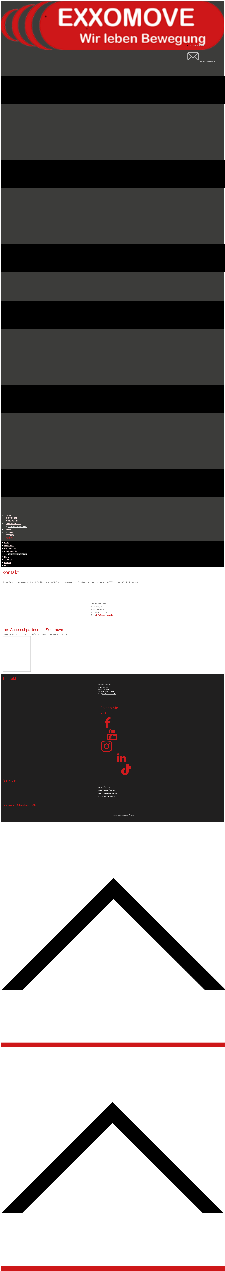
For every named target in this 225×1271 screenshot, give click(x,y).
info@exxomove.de (207, 61)
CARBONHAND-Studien (106, 793)
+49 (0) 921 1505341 (197, 46)
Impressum (8, 805)
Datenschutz (23, 805)
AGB (34, 805)
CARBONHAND (103, 790)
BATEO (100, 787)
